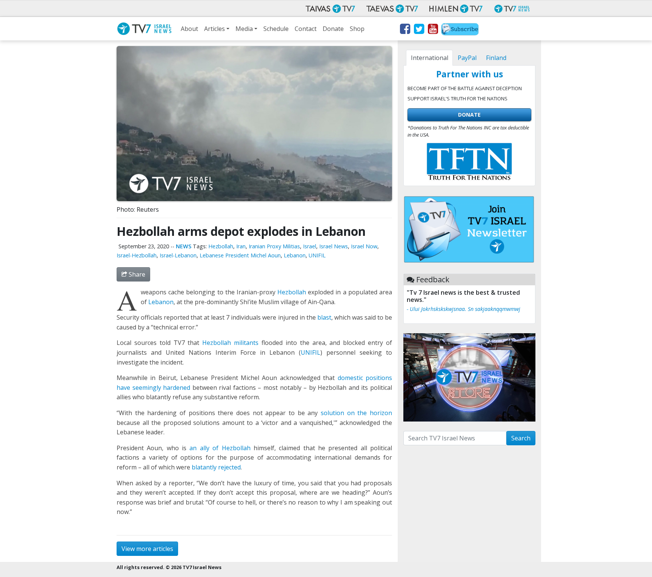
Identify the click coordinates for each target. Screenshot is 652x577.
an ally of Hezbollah (219, 448)
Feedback (432, 279)
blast (324, 317)
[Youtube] (433, 30)
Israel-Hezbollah (137, 255)
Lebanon (295, 255)
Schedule (276, 29)
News (183, 246)
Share (136, 274)
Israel (309, 246)
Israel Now (364, 246)
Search (521, 438)
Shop (357, 29)
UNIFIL (317, 255)
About (189, 29)
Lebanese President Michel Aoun (240, 255)
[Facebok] (405, 30)
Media (244, 29)
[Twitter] (419, 30)
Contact (306, 29)
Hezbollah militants (230, 343)
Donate (333, 29)
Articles (214, 29)
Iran (241, 246)
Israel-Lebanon (178, 255)
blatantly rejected (216, 467)
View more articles (147, 549)
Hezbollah (220, 246)
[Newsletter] (460, 30)
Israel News (333, 246)
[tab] (429, 58)
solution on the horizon (356, 413)
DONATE (469, 114)
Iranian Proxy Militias (274, 246)
